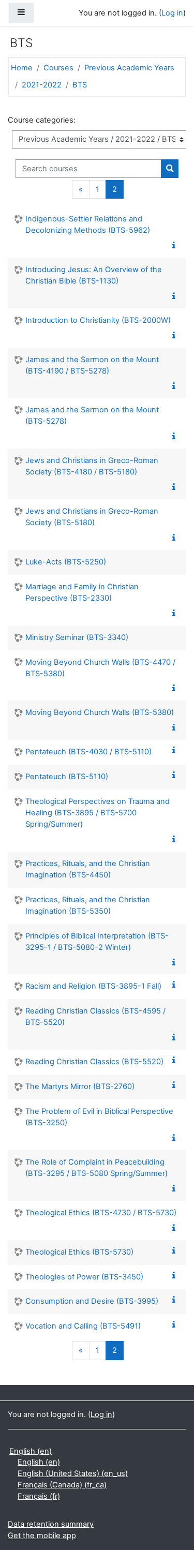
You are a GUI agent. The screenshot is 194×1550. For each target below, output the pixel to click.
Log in (172, 13)
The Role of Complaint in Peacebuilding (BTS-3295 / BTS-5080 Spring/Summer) (96, 1167)
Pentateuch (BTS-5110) (66, 776)
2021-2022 (42, 85)
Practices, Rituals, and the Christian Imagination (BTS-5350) (87, 905)
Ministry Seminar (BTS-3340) (76, 637)
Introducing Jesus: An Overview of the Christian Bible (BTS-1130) (93, 275)
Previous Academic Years (129, 67)
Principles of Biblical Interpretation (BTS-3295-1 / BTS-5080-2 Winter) (97, 941)
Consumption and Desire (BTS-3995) (91, 1301)
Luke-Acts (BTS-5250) (65, 562)
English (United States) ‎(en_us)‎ (73, 1473)
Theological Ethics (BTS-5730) (79, 1252)
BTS (79, 85)
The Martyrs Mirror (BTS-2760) (80, 1086)
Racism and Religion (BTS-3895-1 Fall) (93, 986)
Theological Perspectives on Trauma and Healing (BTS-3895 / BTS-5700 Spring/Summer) (97, 813)
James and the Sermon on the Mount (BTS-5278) (92, 415)
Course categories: (42, 120)
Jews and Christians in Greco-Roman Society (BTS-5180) (91, 516)
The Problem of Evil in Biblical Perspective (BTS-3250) (99, 1117)
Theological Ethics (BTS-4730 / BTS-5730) (100, 1212)
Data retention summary (51, 1524)
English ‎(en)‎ (30, 1451)
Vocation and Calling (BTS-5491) (83, 1326)
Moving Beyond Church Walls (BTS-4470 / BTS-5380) (100, 668)
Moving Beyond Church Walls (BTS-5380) (99, 712)
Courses (58, 67)
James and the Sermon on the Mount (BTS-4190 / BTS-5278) (92, 365)
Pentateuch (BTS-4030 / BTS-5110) (88, 751)
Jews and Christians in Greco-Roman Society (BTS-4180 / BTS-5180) (91, 466)
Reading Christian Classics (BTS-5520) (94, 1061)
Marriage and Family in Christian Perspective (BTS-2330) (82, 592)
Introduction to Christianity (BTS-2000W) (98, 320)
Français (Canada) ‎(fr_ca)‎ (62, 1484)
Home (22, 67)
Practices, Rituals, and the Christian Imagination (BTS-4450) (87, 869)
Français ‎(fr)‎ (39, 1496)
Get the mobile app (42, 1535)
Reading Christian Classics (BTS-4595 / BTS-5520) (95, 1016)
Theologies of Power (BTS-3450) (84, 1276)
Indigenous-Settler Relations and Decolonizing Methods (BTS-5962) (87, 224)
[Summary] (176, 245)
